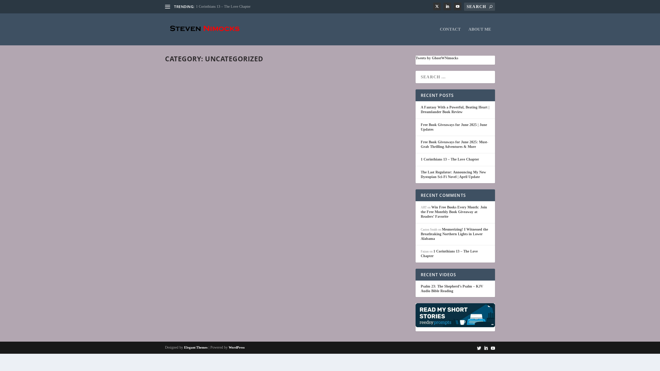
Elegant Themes (196, 347)
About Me (479, 29)
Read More (186, 91)
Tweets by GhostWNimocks (437, 58)
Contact (450, 29)
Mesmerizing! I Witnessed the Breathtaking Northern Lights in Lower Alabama (454, 234)
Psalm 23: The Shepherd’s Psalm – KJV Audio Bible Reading (452, 288)
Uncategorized (223, 82)
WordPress (237, 347)
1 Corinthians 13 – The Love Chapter (223, 7)
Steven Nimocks (184, 82)
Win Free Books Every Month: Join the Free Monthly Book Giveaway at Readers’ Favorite (454, 211)
